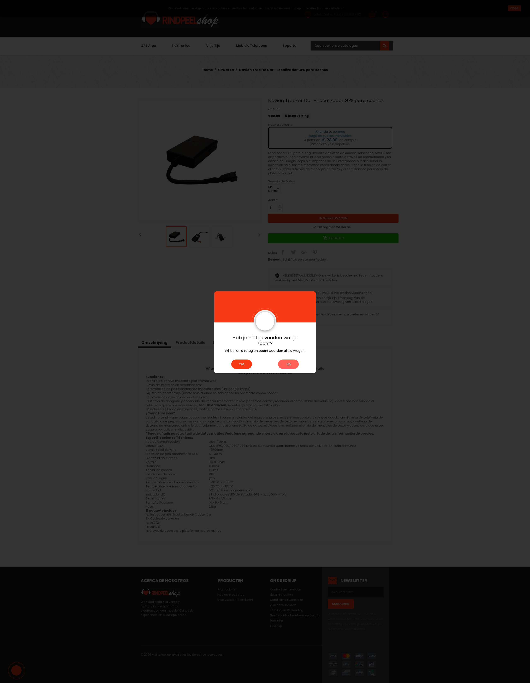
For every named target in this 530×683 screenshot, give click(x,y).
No (288, 364)
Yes (242, 364)
